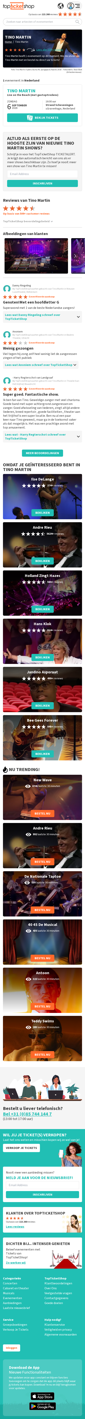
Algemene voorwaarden (60, 1334)
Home (8, 42)
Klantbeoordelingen (58, 1283)
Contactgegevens (56, 1298)
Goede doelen (53, 1303)
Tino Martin (21, 42)
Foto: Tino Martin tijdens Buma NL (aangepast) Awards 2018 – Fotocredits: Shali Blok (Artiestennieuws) (46, 71)
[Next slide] (75, 255)
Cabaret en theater (16, 1288)
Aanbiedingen (12, 1303)
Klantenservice (54, 1325)
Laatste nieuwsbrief (16, 1308)
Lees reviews (15, 1227)
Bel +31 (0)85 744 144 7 (27, 1114)
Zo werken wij (16, 1263)
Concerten (10, 1283)
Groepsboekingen (15, 1325)
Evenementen (12, 1298)
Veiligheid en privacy (58, 1329)
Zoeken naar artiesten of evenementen (29, 22)
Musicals (8, 1293)
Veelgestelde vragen (58, 1293)
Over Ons (50, 1288)
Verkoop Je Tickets (15, 1329)
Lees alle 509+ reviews (49, 50)
